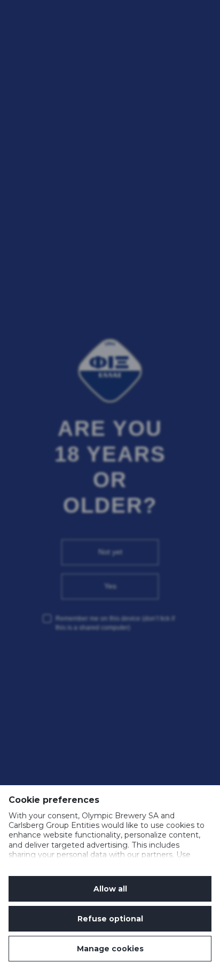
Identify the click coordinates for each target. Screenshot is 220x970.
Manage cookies (110, 948)
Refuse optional (110, 919)
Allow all (110, 889)
